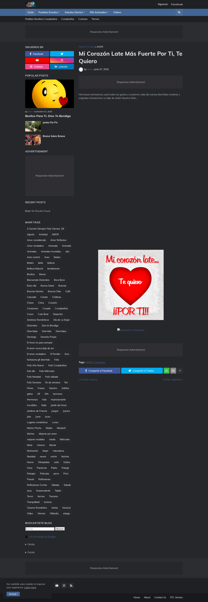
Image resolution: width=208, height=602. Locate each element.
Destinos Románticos (38, 319)
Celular (44, 297)
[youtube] (37, 60)
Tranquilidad (33, 502)
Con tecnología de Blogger (42, 536)
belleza (51, 262)
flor (66, 382)
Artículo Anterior (89, 379)
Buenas (62, 285)
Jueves (66, 411)
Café (67, 291)
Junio (38, 416)
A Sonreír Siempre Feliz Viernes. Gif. (46, 228)
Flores (30, 388)
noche (54, 456)
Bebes (57, 257)
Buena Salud (47, 285)
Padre (54, 467)
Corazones (99, 362)
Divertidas (32, 331)
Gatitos (65, 388)
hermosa (57, 393)
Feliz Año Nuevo (35, 365)
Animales (32, 251)
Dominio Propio (48, 336)
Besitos (31, 274)
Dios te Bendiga (50, 325)
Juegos (54, 411)
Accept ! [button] (13, 594)
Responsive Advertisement (104, 31)
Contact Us (160, 597)
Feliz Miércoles (47, 371)
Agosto (30, 234)
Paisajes (31, 473)
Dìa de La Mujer (61, 319)
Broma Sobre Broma (54, 136)
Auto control (33, 257)
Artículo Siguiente (172, 379)
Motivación (32, 450)
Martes (30, 433)
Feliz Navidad (34, 376)
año (67, 251)
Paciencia (42, 467)
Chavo (30, 302)
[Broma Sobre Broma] (33, 140)
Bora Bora (59, 280)
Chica (41, 302)
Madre (49, 428)
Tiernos (95, 19)
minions (41, 445)
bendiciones (53, 268)
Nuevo (30, 462)
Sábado (55, 485)
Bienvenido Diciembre (38, 280)
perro (56, 473)
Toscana (53, 496)
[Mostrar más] (180, 371)
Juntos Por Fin (50, 122)
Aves (46, 257)
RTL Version (176, 597)
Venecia (66, 507)
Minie (29, 445)
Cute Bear (43, 314)
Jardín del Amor (59, 405)
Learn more (30, 587)
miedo (52, 439)
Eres (67, 354)
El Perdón (55, 354)
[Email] (173, 371)
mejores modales (36, 439)
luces (47, 416)
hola (44, 399)
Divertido (46, 331)
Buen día (31, 285)
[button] (179, 12)
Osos (29, 467)
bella (40, 262)
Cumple (47, 308)
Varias (54, 507)
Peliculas (44, 473)
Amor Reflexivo (58, 240)
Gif (38, 393)
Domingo (31, 336)
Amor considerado (36, 240)
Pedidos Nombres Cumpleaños (41, 19)
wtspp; (66, 513)
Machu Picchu (34, 428)
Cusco (30, 314)
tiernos (41, 496)
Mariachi (61, 428)
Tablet (58, 490)
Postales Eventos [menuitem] (48, 12)
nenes (43, 456)
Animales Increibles (51, 251)
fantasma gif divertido (38, 359)
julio (29, 416)
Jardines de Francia (37, 411)
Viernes (41, 513)
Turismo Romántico (37, 507)
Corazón (52, 302)
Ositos (66, 462)
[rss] (71, 585)
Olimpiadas (44, 462)
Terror (30, 496)
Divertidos (61, 331)
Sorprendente (43, 490)
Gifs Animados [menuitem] (98, 12)
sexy (29, 490)
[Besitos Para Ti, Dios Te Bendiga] (49, 94)
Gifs (47, 393)
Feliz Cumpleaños (57, 365)
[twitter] (62, 54)
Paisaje (65, 467)
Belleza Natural (35, 268)
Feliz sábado (51, 376)
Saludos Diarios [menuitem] (74, 12)
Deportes (58, 314)
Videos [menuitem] (117, 12)
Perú (65, 473)
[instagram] (62, 60)
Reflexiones (44, 479)
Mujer (45, 450)
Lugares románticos (37, 422)
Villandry (54, 513)
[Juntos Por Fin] (33, 126)
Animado (66, 245)
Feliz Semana (34, 382)
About (147, 597)
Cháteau (56, 297)
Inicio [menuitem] (31, 12)
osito (56, 462)
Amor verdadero (35, 245)
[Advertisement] (130, 156)
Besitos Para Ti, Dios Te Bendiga (48, 116)
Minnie (52, 445)
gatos (30, 393)
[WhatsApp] (166, 371)
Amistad (43, 234)
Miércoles (65, 439)
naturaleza (58, 450)
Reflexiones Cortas (37, 485)
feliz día (31, 371)
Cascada (31, 297)
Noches (65, 456)
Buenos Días (54, 291)
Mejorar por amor (48, 433)
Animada (53, 245)
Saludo (67, 485)
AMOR (100, 46)
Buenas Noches (35, 291)
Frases (41, 388)
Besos (42, 274)
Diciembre (32, 325)
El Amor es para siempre (39, 342)
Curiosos (82, 19)
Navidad (31, 456)
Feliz (56, 359)
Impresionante (58, 399)
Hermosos (32, 399)
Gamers (53, 388)
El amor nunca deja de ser (40, 348)
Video (30, 513)
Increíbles (32, 405)
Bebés (30, 262)
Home (137, 597)
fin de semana (52, 382)
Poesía (30, 479)
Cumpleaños (67, 19)
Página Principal (87, 46)
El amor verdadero (36, 354)
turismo (48, 502)
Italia (43, 405)
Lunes (55, 422)
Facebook (177, 4)
